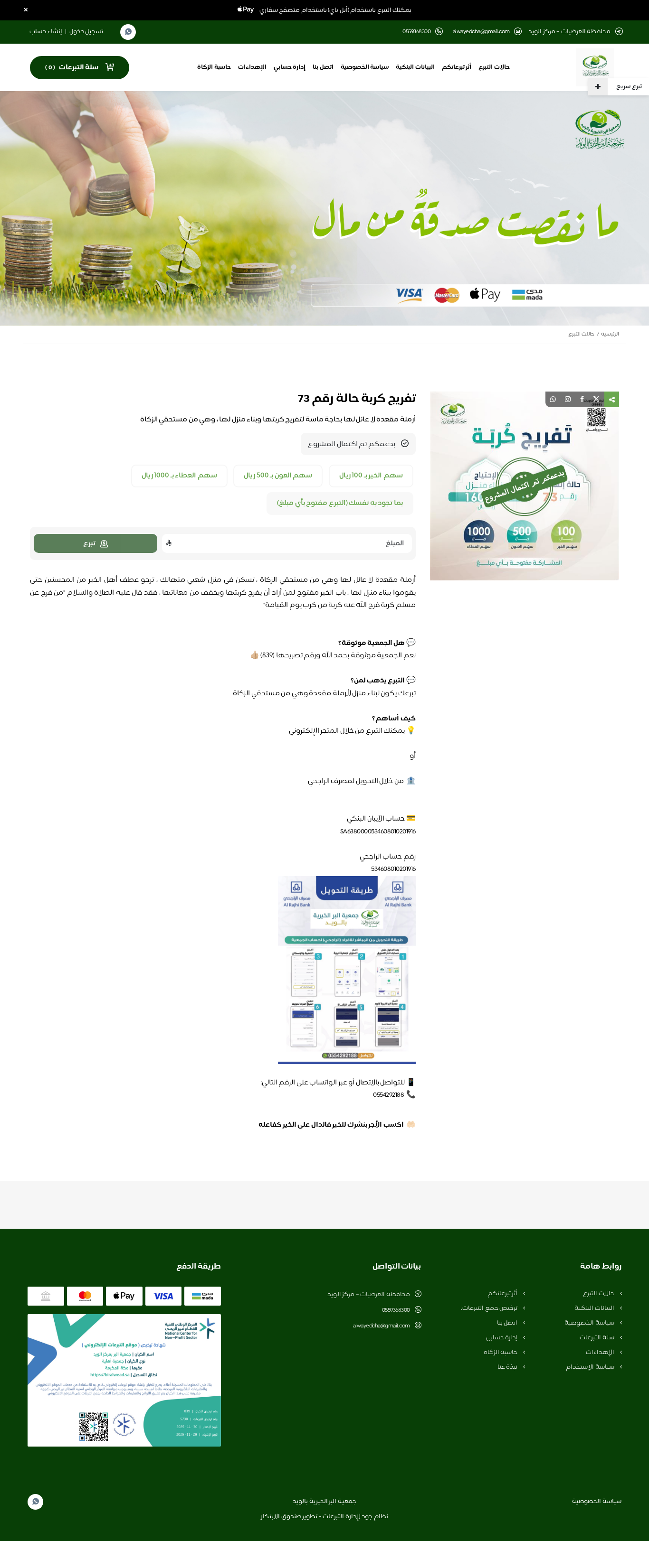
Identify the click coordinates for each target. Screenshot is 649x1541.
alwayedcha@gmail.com (481, 32)
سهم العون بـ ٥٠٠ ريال (278, 476)
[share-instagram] (567, 399)
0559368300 (396, 1310)
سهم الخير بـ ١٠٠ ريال (371, 476)
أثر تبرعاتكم (457, 67)
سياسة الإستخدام (590, 1367)
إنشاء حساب (46, 32)
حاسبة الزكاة (214, 67)
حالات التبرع (494, 67)
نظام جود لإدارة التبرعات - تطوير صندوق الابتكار (324, 1517)
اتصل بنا (323, 67)
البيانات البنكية (415, 67)
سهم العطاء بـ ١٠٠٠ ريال (179, 476)
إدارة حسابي (290, 67)
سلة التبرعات (597, 1338)
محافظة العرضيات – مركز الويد (368, 1294)
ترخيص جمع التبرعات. (490, 1308)
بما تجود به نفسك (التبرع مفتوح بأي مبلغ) (340, 503)
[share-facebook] (582, 399)
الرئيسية (610, 334)
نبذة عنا (508, 1367)
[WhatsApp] (128, 32)
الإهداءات (252, 67)
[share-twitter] (596, 399)
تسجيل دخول (86, 32)
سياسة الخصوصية (365, 67)
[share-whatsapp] (553, 399)
